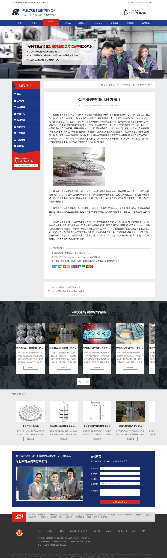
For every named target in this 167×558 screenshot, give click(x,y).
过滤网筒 (69, 517)
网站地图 (131, 2)
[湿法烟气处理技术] (152, 411)
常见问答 (21, 127)
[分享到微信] (60, 266)
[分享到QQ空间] (68, 266)
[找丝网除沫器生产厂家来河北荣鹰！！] (152, 333)
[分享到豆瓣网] (87, 266)
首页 (20, 23)
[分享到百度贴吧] (79, 266)
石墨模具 (148, 515)
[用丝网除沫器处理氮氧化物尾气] (52, 411)
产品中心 (67, 23)
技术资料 (21, 120)
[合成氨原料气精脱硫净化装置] (85, 411)
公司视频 (114, 23)
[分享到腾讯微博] (72, 266)
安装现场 (130, 23)
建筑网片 (102, 515)
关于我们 (35, 23)
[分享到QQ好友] (57, 266)
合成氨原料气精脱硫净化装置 (85, 426)
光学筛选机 (64, 515)
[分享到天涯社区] (91, 266)
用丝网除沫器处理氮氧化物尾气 (53, 426)
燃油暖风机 (129, 515)
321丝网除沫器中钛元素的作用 (68, 287)
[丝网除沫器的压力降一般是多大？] (119, 333)
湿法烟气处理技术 (152, 426)
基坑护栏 (79, 515)
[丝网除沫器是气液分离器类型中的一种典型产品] (85, 333)
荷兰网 (60, 517)
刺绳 (72, 515)
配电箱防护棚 (79, 517)
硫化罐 (53, 517)
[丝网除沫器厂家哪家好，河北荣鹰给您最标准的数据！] (19, 333)
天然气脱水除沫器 (19, 426)
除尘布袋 (104, 517)
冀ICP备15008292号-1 (81, 538)
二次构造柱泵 (52, 515)
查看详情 (19, 439)
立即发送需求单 (120, 502)
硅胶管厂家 (45, 517)
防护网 (96, 517)
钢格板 (89, 517)
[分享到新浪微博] (64, 266)
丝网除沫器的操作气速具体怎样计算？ (71, 291)
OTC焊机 (32, 515)
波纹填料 (98, 23)
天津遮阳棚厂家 (90, 515)
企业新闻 (51, 21)
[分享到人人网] (75, 266)
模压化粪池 (111, 515)
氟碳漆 (120, 515)
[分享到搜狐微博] (83, 266)
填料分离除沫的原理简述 (119, 426)
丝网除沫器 (82, 23)
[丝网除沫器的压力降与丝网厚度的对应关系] (52, 333)
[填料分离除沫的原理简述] (119, 411)
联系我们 (146, 23)
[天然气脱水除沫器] (19, 411)
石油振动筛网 (33, 517)
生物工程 (139, 515)
